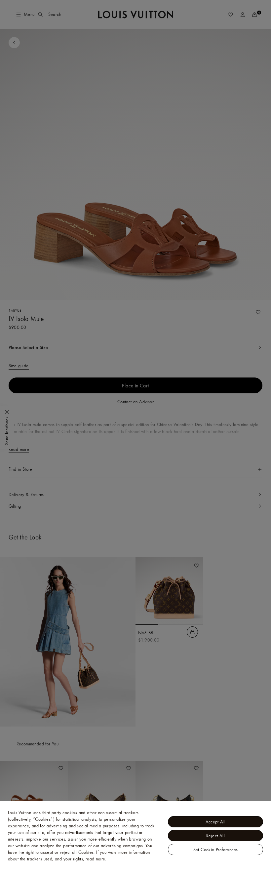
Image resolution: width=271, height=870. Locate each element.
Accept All (216, 822)
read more (95, 859)
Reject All (215, 836)
